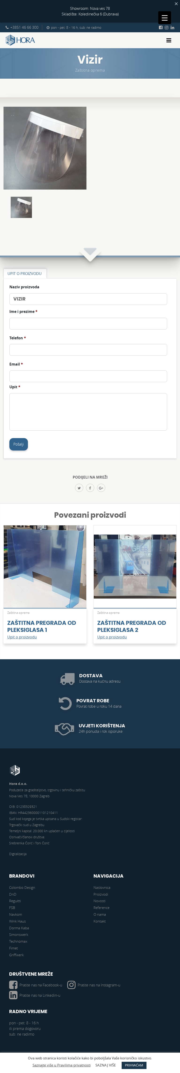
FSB (12, 907)
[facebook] (90, 488)
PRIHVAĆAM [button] (134, 1065)
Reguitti (15, 900)
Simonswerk (18, 934)
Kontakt (100, 921)
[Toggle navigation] (168, 40)
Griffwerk (16, 954)
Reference (101, 907)
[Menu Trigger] (164, 17)
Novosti (99, 900)
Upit (14, 387)
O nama (100, 914)
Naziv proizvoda (24, 287)
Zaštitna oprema (90, 70)
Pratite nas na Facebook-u (40, 985)
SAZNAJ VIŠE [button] (105, 1065)
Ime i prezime (23, 311)
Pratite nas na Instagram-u (99, 985)
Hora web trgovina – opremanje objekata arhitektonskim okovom (20, 40)
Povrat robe (92, 701)
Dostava (91, 676)
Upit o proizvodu (22, 637)
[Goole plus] (101, 488)
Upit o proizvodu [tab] (25, 273)
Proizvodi (101, 894)
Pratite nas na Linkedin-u (39, 995)
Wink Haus (17, 921)
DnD (12, 894)
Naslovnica (102, 887)
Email (16, 364)
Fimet (13, 948)
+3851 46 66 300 (24, 27)
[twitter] (79, 488)
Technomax (18, 941)
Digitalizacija (17, 854)
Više (45, 568)
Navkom (15, 914)
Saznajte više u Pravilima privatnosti (62, 1065)
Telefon (17, 338)
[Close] (176, 3)
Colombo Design (22, 887)
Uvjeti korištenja (102, 726)
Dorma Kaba (19, 928)
